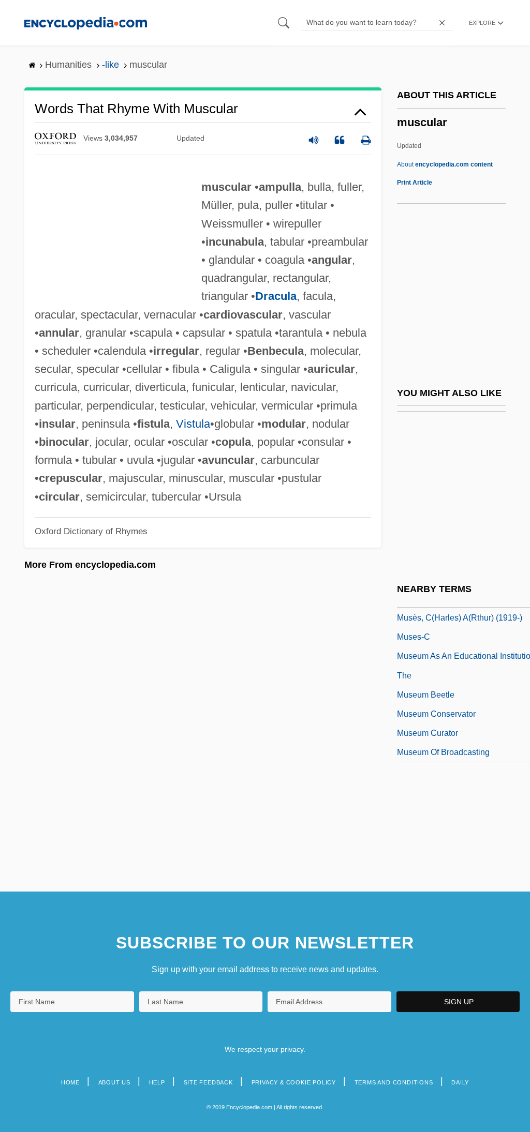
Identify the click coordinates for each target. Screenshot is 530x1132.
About (445, 164)
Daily (460, 1082)
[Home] (85, 22)
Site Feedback (208, 1082)
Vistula (193, 423)
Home (70, 1082)
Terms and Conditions (394, 1082)
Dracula (276, 296)
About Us (114, 1082)
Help (157, 1082)
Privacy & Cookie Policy (294, 1082)
